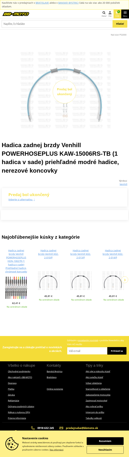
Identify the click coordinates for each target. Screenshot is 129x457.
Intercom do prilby (95, 412)
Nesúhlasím (105, 449)
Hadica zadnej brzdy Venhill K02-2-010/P (48, 254)
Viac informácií (56, 449)
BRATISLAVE (42, 2)
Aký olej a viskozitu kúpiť (98, 371)
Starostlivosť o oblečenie (98, 388)
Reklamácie (13, 400)
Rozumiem (105, 441)
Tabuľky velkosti (94, 418)
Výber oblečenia (94, 383)
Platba (11, 388)
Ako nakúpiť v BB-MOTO (20, 377)
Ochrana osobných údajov (21, 406)
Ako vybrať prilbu (94, 406)
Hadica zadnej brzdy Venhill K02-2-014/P (113, 254)
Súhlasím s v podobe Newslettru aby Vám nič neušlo (95, 342)
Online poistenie (55, 388)
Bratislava (51, 377)
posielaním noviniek (88, 340)
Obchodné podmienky (19, 371)
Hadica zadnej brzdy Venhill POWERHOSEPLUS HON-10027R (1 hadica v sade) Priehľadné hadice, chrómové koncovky (16, 261)
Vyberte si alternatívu (20, 199)
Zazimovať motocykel (96, 400)
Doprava (12, 383)
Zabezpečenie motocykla (98, 394)
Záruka (11, 394)
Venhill (123, 184)
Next (124, 279)
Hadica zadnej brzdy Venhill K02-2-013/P (80, 254)
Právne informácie (17, 418)
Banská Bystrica (54, 371)
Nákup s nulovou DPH (19, 412)
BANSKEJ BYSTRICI (68, 2)
